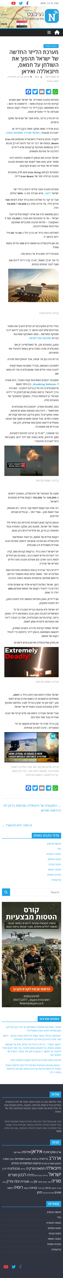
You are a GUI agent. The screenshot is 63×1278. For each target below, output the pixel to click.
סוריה (56, 1181)
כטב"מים (38, 1175)
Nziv (36, 76)
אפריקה (17, 1152)
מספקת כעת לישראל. (39, 338)
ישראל (49, 81)
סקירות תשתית (54, 874)
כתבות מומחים (54, 859)
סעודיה (24, 1181)
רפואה (10, 1187)
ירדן (4, 1168)
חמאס (56, 81)
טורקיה (31, 1168)
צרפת (48, 1187)
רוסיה (18, 1187)
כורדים (45, 1175)
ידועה (48, 193)
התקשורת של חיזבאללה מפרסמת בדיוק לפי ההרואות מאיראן (32, 808)
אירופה (26, 1152)
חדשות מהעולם (54, 843)
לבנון (22, 1174)
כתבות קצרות (55, 864)
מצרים (12, 1174)
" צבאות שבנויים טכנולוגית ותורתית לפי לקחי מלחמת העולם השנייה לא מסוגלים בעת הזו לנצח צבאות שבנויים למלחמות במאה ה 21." (33, 1069)
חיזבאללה (12, 76)
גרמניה (35, 1158)
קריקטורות (56, 879)
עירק (9, 1181)
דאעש (28, 1158)
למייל (58, 1131)
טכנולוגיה (13, 1168)
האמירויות (20, 1159)
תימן (39, 1192)
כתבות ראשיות (51, 46)
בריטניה (43, 1159)
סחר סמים (47, 1182)
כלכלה (30, 1175)
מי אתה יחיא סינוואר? (17, 825)
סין (35, 1181)
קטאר (26, 1188)
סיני (31, 1182)
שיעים (57, 1192)
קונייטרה (41, 1188)
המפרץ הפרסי (48, 1163)
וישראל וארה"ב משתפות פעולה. (23, 132)
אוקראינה (49, 1152)
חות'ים (15, 1163)
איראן (27, 76)
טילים (23, 1169)
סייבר (40, 1181)
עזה (16, 1181)
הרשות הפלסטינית (30, 1163)
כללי (59, 848)
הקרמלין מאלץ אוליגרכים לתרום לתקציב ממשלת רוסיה (35, 1060)
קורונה (33, 1188)
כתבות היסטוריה (53, 854)
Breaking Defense (44, 384)
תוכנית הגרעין (48, 1192)
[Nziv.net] (57, 32)
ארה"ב (20, 76)
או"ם (58, 1152)
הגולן (12, 1159)
